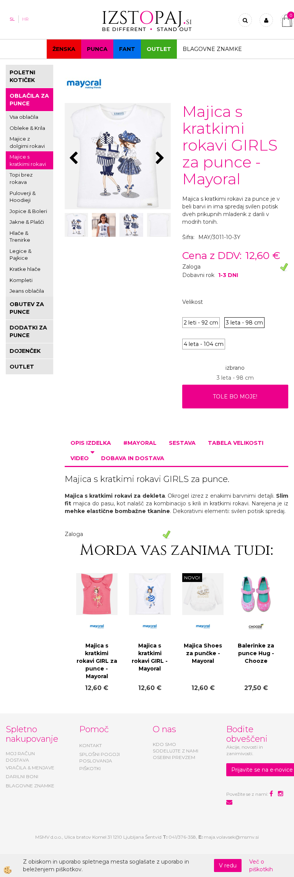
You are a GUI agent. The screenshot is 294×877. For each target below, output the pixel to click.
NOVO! (192, 577)
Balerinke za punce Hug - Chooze (256, 653)
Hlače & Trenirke (20, 236)
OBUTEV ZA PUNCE (27, 308)
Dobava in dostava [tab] (132, 458)
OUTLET (159, 49)
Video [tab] (79, 458)
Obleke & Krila (27, 128)
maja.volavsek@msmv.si (231, 837)
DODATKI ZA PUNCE (28, 331)
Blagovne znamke (212, 49)
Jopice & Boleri (28, 211)
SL (12, 19)
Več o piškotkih (261, 865)
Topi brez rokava (21, 178)
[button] (161, 158)
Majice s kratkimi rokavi (28, 160)
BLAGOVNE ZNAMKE (30, 785)
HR (25, 19)
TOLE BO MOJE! (235, 396)
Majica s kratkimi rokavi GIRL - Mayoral (150, 657)
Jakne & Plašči (27, 222)
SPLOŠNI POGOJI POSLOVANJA (99, 757)
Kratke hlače (25, 269)
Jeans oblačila (27, 291)
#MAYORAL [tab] (140, 442)
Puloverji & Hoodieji (23, 196)
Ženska (63, 49)
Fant (127, 49)
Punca (97, 49)
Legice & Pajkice (20, 254)
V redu (228, 865)
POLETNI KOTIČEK (22, 76)
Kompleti (21, 280)
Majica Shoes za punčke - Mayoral (203, 653)
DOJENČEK (25, 351)
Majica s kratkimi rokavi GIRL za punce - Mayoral (97, 661)
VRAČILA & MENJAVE (30, 767)
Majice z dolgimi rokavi (27, 142)
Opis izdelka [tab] (90, 442)
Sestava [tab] (182, 442)
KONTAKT (90, 745)
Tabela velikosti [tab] (235, 442)
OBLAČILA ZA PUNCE (29, 99)
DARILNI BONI (22, 776)
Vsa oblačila (24, 117)
